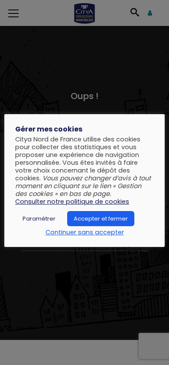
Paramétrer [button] (39, 219)
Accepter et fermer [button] (101, 219)
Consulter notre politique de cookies (72, 201)
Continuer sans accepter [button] (85, 232)
